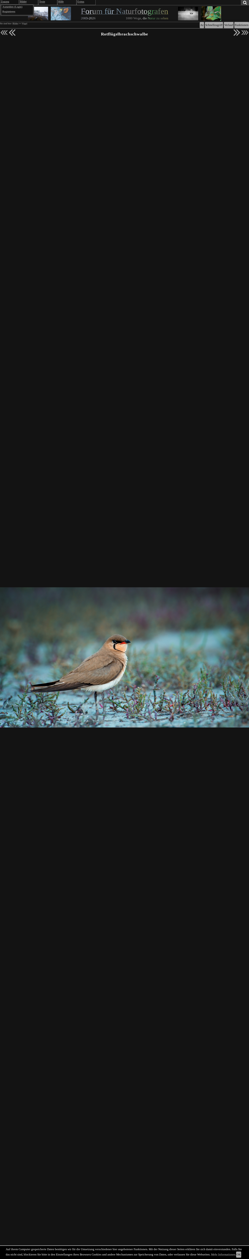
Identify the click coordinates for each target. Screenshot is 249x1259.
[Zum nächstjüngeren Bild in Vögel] (12, 32)
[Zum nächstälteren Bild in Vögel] (237, 32)
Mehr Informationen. (223, 1254)
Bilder (15, 23)
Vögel (24, 23)
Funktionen (241, 25)
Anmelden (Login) (12, 6)
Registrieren (8, 11)
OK (239, 1254)
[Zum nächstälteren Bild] (245, 32)
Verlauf (228, 25)
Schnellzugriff (214, 25)
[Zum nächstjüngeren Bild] (4, 32)
